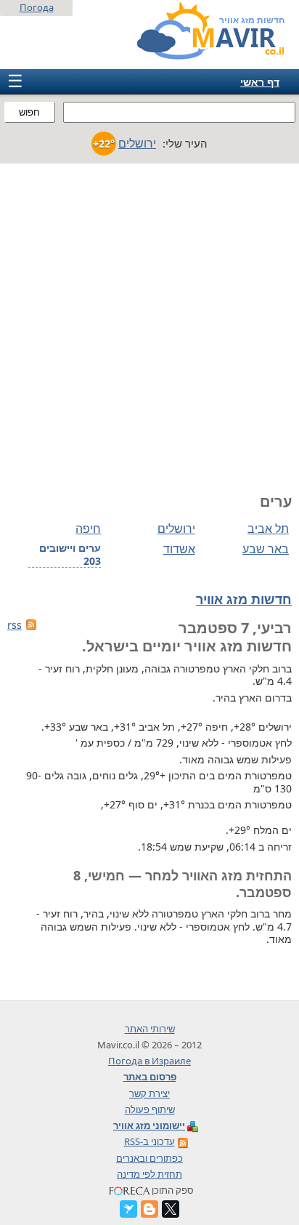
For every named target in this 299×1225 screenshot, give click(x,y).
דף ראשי (259, 82)
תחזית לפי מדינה (149, 1174)
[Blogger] (149, 1209)
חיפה (88, 528)
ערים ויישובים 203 (70, 555)
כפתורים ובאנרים (149, 1158)
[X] (170, 1209)
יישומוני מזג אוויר (149, 1125)
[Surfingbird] (128, 1209)
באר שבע (265, 549)
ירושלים (175, 528)
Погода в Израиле (149, 1060)
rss (14, 625)
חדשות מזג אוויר (244, 599)
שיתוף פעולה (150, 1109)
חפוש (29, 112)
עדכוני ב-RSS (149, 1141)
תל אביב (268, 528)
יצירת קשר (149, 1093)
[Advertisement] (149, 320)
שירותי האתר (150, 1028)
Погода (37, 7)
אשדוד (178, 549)
